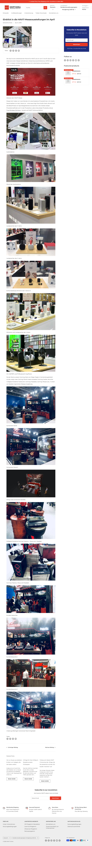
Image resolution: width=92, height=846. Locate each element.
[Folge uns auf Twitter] (68, 60)
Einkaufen (6, 13)
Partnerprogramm (29, 831)
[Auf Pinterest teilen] (13, 51)
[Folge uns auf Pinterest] (73, 60)
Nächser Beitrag (49, 747)
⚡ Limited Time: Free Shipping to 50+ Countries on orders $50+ (46, 1)
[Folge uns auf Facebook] (65, 60)
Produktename (76, 71)
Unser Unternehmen (9, 824)
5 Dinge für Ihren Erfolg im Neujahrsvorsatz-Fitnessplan (30, 762)
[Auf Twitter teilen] (16, 51)
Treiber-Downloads (41, 13)
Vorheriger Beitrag (13, 747)
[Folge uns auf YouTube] (76, 60)
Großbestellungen (16, 13)
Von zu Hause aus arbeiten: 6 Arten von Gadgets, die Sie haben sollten (14, 762)
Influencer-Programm (30, 829)
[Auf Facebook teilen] (11, 51)
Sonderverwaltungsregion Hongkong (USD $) (24, 837)
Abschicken (76, 44)
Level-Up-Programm (30, 826)
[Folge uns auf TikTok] (79, 60)
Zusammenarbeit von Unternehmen (52, 827)
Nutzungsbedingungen (10, 826)
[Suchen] (45, 7)
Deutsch (6, 837)
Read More (12, 779)
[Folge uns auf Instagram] (70, 60)
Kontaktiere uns (53, 13)
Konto (84, 9)
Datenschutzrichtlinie (74, 826)
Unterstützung (28, 13)
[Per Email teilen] (19, 51)
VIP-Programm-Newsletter (32, 824)
